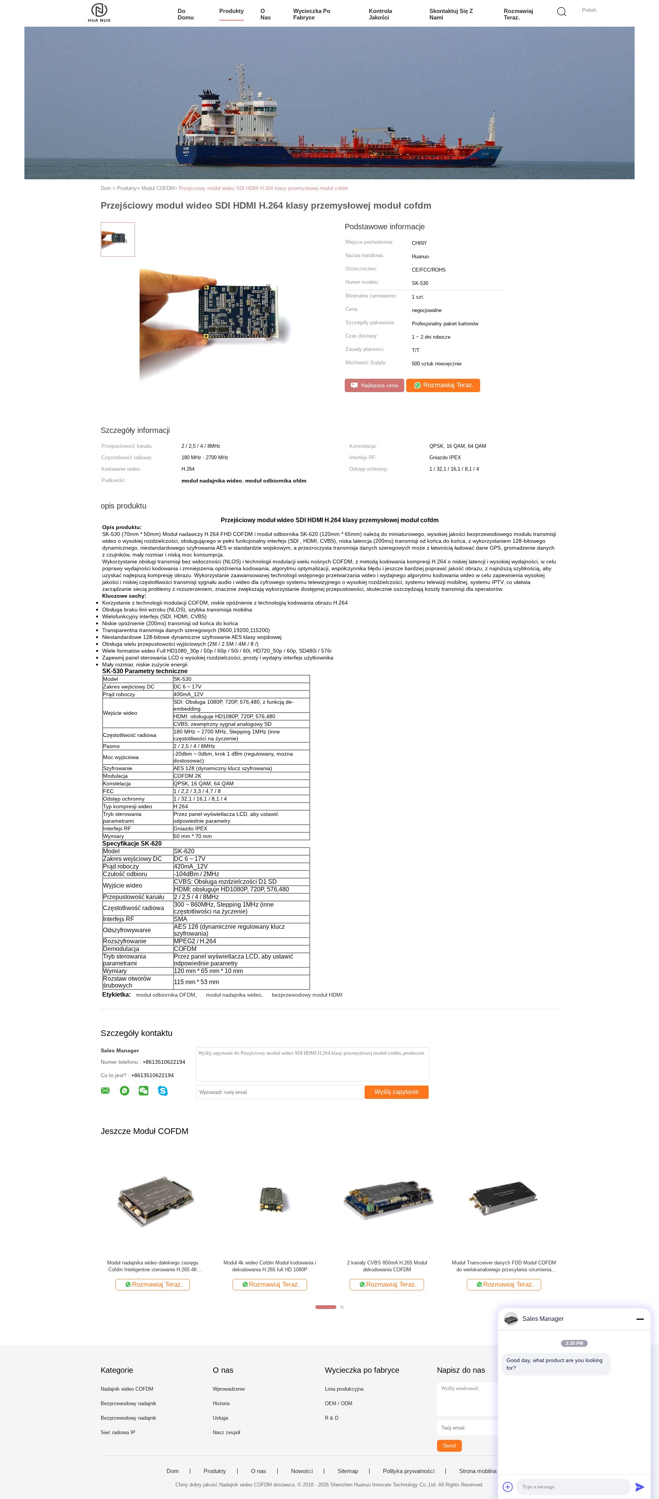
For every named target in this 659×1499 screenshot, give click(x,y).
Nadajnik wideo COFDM (127, 1389)
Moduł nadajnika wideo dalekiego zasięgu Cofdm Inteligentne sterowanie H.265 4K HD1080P (152, 1266)
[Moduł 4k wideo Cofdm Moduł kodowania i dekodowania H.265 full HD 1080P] (270, 1202)
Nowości (302, 1471)
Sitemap (348, 1471)
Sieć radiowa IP (118, 1432)
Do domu (186, 14)
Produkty (231, 11)
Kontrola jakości (380, 14)
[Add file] (508, 1486)
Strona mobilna (478, 1471)
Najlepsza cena (379, 385)
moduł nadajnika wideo (233, 995)
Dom (173, 1471)
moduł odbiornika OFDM (165, 995)
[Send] (640, 1486)
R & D (331, 1418)
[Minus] (640, 1319)
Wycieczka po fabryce (311, 14)
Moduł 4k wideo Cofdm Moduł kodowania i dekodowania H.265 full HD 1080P (269, 1266)
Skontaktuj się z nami (451, 14)
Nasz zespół (226, 1432)
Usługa (220, 1418)
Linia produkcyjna (344, 1389)
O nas (265, 14)
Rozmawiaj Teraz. (518, 14)
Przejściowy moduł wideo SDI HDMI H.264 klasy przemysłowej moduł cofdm (263, 188)
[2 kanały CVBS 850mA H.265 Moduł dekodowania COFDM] (387, 1202)
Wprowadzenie (229, 1389)
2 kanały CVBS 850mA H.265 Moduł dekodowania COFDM (387, 1266)
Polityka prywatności (408, 1471)
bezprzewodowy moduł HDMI (307, 995)
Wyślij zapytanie (397, 1092)
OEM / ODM (338, 1403)
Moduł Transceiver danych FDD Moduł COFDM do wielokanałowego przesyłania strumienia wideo (504, 1266)
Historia (221, 1403)
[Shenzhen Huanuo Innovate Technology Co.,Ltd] (100, 13)
